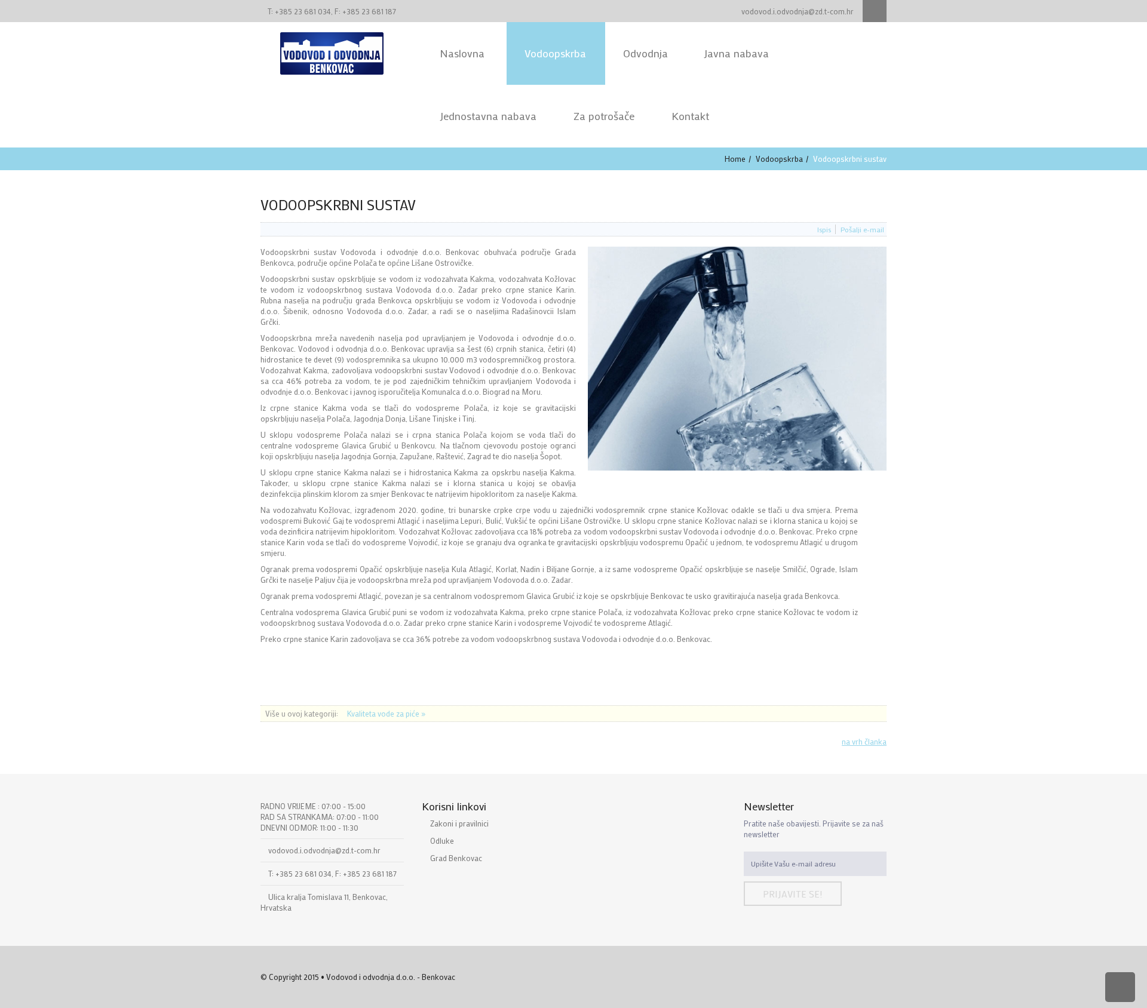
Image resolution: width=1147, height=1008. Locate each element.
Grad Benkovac (456, 858)
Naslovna (463, 53)
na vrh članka (864, 741)
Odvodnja (645, 53)
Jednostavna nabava (488, 116)
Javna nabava (736, 53)
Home (735, 158)
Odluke (442, 840)
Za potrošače (604, 116)
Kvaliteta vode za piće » (386, 713)
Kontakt (690, 116)
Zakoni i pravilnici (459, 823)
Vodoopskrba (555, 53)
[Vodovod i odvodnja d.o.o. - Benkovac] (332, 52)
